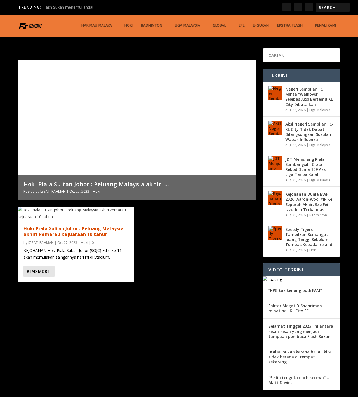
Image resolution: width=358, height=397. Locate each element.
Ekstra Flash (290, 25)
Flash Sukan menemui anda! (68, 7)
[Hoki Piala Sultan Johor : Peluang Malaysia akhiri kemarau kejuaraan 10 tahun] (76, 213)
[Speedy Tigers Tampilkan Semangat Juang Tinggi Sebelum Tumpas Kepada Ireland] (275, 233)
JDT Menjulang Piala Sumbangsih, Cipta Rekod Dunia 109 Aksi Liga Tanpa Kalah (306, 167)
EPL (241, 25)
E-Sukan (261, 25)
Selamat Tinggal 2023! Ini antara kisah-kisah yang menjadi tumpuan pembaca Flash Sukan (300, 331)
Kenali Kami (325, 25)
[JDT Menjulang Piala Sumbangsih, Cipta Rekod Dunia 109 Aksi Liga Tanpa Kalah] (275, 163)
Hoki (128, 25)
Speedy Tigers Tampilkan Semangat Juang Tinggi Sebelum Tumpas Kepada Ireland (308, 237)
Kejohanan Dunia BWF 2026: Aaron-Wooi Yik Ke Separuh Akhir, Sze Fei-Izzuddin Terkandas (308, 202)
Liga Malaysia (187, 25)
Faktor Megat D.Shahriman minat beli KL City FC (295, 308)
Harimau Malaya (96, 25)
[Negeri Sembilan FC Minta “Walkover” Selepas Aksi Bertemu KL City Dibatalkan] (275, 93)
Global (219, 25)
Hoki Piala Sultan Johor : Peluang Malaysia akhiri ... (96, 184)
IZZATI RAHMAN (53, 191)
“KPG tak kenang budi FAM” (295, 290)
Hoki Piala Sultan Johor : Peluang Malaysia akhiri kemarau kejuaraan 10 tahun (73, 231)
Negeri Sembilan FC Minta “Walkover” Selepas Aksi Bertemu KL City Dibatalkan (309, 96)
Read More (38, 271)
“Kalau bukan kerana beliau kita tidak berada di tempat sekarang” (300, 357)
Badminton (151, 25)
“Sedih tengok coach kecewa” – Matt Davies (298, 380)
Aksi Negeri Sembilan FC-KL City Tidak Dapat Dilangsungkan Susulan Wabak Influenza (309, 131)
